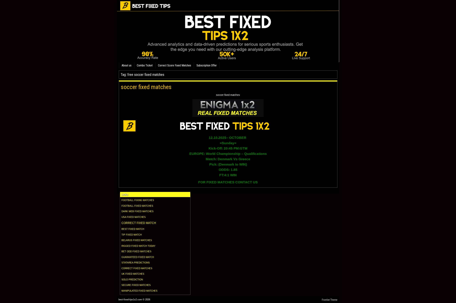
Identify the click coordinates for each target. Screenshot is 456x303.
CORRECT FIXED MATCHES (136, 268)
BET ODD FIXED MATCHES (136, 251)
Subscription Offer (206, 65)
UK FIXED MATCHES (132, 274)
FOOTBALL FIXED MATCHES (137, 206)
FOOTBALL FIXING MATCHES (137, 200)
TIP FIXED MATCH (131, 234)
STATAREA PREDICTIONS (135, 262)
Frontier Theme (329, 299)
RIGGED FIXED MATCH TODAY (138, 246)
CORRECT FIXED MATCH (138, 222)
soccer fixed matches (146, 86)
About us (126, 65)
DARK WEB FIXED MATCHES (137, 211)
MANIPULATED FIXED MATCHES (139, 290)
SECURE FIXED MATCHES (136, 285)
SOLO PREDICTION (132, 279)
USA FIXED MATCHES (133, 217)
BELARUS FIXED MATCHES (136, 240)
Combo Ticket (145, 65)
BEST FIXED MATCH (132, 229)
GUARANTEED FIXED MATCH (137, 257)
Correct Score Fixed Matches (174, 65)
